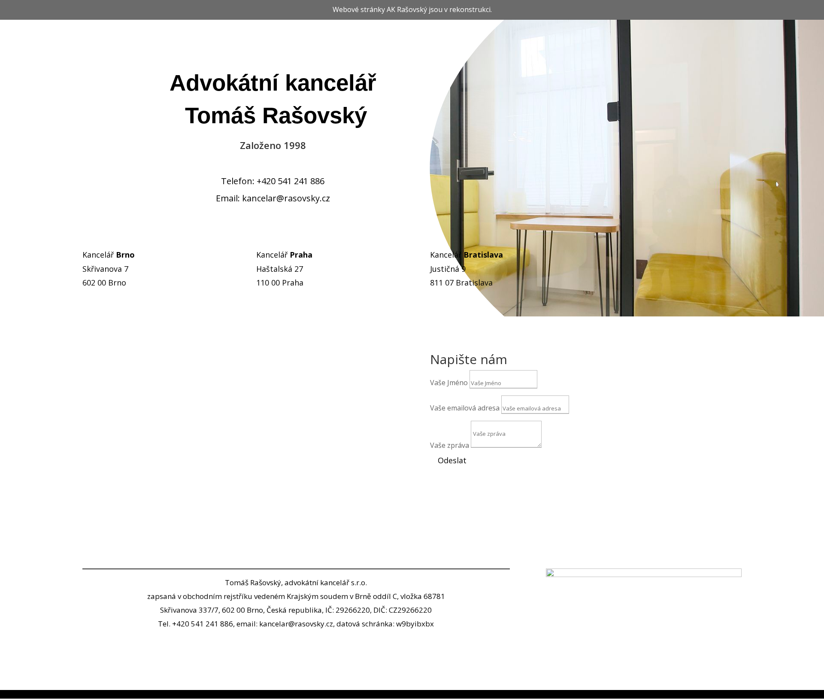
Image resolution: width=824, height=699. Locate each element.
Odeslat (452, 460)
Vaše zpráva (449, 445)
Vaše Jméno (449, 382)
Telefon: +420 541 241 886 (272, 181)
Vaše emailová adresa (465, 408)
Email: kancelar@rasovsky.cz (273, 198)
